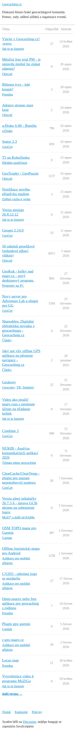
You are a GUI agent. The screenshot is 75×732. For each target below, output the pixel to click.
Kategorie (21, 712)
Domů (6, 712)
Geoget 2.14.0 (13, 230)
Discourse (29, 722)
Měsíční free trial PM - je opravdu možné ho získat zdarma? (21, 64)
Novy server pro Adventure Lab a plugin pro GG (20, 300)
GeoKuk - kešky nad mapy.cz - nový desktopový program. (18, 275)
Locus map (10, 660)
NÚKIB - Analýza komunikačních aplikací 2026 (20, 453)
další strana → (12, 694)
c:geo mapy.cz (13, 640)
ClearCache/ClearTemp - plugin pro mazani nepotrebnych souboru (21, 478)
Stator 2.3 (9, 141)
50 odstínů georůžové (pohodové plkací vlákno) (18, 250)
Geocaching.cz (12, 4)
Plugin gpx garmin (16, 624)
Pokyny (37, 712)
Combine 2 (10, 431)
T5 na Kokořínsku (16, 157)
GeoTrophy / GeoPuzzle (20, 173)
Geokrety (9, 382)
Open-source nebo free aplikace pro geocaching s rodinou (20, 603)
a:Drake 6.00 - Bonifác (19, 126)
